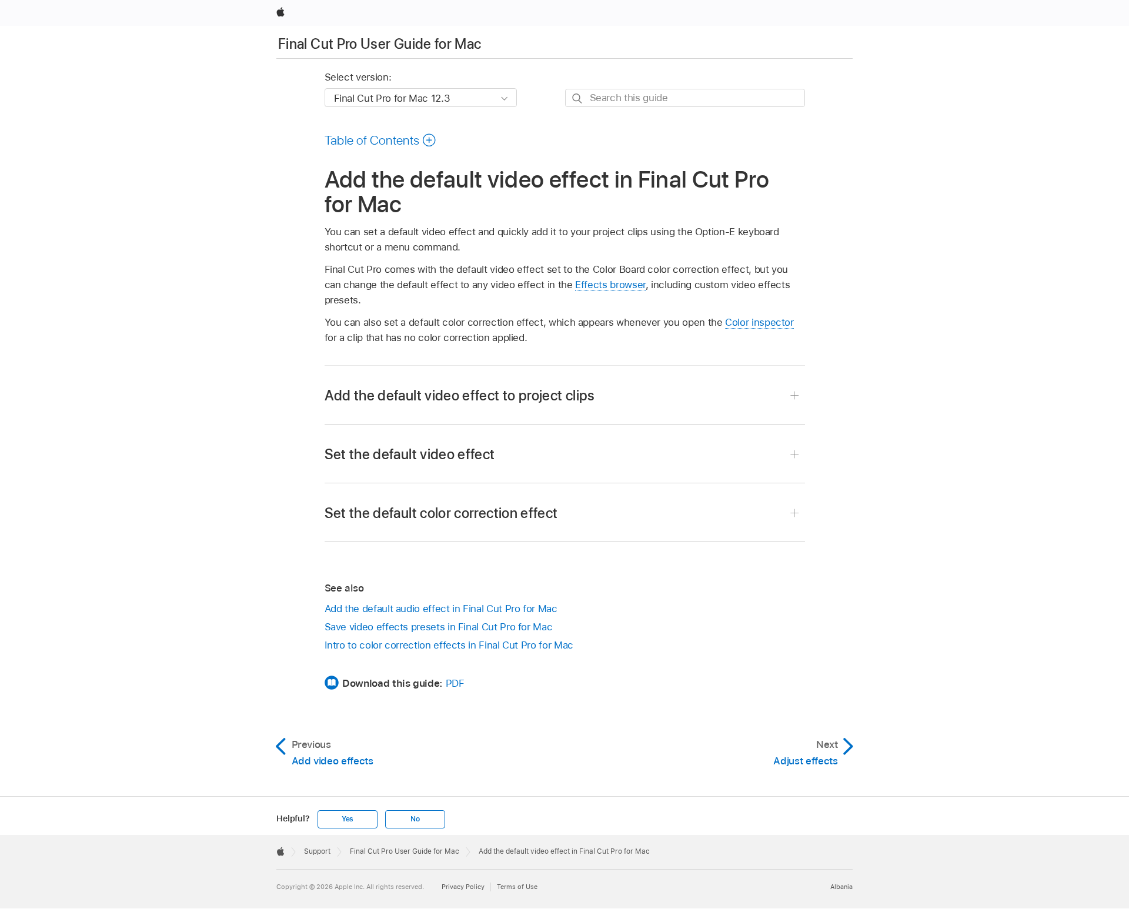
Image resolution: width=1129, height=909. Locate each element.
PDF (455, 683)
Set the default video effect (410, 454)
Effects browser (610, 284)
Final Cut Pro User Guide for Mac (380, 43)
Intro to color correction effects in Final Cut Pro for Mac (449, 645)
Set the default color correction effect (441, 513)
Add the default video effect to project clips (460, 395)
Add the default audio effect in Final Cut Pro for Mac (441, 608)
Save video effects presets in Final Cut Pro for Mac (439, 627)
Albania (841, 887)
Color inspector (759, 322)
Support (317, 851)
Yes (347, 819)
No (415, 819)
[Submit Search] (578, 98)
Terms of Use (517, 887)
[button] (381, 140)
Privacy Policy (463, 887)
